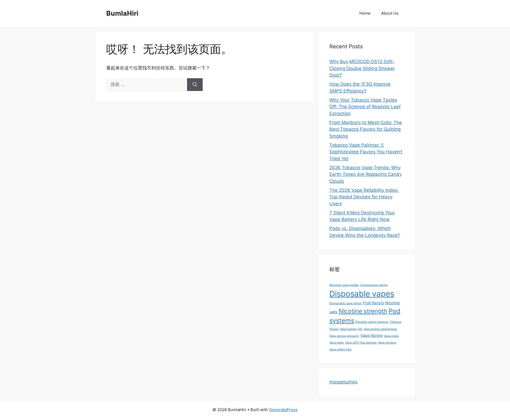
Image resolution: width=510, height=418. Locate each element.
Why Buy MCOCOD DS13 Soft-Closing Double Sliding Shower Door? (362, 68)
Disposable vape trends (345, 303)
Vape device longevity (344, 336)
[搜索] (195, 84)
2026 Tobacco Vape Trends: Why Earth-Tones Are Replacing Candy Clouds (365, 174)
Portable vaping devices (371, 322)
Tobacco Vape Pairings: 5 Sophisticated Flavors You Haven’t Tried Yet (365, 151)
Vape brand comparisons (380, 329)
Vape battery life (351, 329)
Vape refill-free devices (361, 342)
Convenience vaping (374, 285)
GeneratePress (283, 409)
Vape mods (391, 336)
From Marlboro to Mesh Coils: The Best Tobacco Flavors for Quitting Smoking (365, 129)
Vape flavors (371, 335)
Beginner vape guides (344, 285)
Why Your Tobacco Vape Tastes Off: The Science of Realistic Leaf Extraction (365, 106)
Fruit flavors (373, 303)
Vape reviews (387, 342)
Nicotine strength (363, 311)
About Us (389, 13)
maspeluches (343, 382)
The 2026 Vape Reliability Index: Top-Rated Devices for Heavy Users (363, 197)
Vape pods (336, 342)
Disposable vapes (361, 293)
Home (365, 13)
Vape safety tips (340, 349)
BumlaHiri (122, 13)
